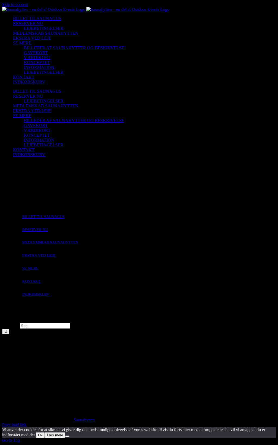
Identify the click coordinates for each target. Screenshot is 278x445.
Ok (40, 435)
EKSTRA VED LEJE (39, 256)
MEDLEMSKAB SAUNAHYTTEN (50, 243)
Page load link (14, 424)
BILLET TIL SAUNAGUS (43, 217)
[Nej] (67, 436)
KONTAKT (31, 281)
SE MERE (30, 268)
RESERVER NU (35, 230)
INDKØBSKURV (35, 294)
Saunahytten (84, 420)
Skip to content (15, 4)
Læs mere (55, 435)
